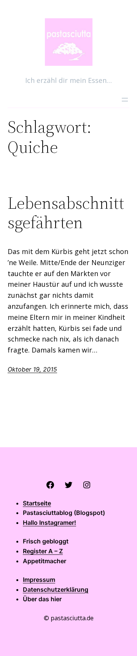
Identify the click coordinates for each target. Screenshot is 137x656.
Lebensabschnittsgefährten (66, 213)
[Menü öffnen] (124, 99)
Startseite (37, 503)
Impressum (39, 579)
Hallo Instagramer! (49, 522)
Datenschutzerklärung (55, 589)
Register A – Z (43, 551)
